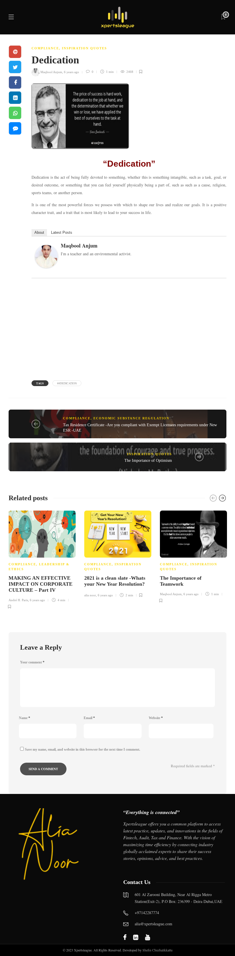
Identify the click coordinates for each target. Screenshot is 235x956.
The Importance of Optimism (148, 460)
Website (156, 718)
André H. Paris (18, 600)
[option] (42, 559)
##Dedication (67, 383)
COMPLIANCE (45, 48)
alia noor (90, 595)
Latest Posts (61, 232)
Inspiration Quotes (84, 48)
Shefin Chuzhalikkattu (157, 950)
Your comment (32, 662)
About (39, 232)
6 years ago (71, 71)
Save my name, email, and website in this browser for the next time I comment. (82, 749)
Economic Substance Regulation (131, 418)
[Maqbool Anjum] (48, 258)
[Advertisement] (129, 328)
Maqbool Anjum (51, 71)
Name (24, 718)
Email (89, 718)
